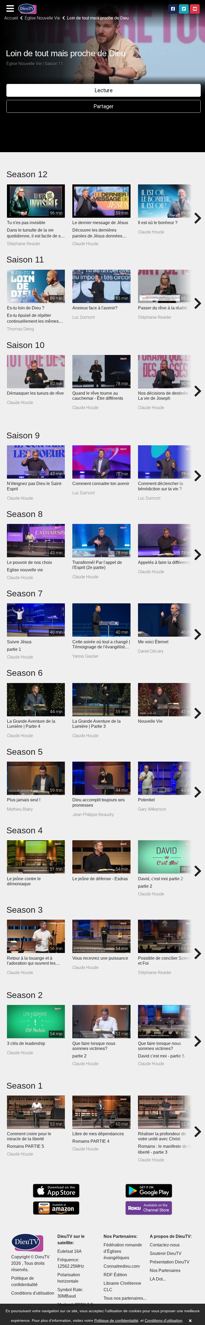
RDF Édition (115, 1275)
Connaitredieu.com (122, 1266)
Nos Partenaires (165, 1270)
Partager (103, 106)
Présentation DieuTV (170, 1262)
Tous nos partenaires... (125, 1298)
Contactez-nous (165, 1245)
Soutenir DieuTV (166, 1253)
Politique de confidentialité (116, 1320)
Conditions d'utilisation (32, 1293)
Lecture (103, 90)
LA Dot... (158, 1279)
